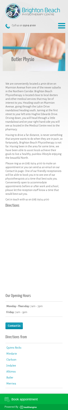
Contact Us (14, 325)
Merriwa (11, 383)
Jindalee (11, 365)
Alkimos (11, 371)
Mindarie (11, 353)
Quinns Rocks (13, 347)
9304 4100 (29, 25)
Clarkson (11, 359)
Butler (9, 377)
